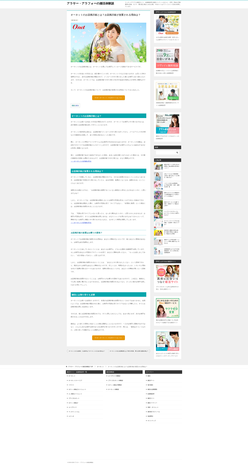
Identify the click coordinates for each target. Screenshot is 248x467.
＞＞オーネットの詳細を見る (81, 161)
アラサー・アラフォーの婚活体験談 (90, 3)
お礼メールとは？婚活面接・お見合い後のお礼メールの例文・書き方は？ (171, 175)
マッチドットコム (74, 411)
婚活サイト (151, 398)
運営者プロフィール (154, 411)
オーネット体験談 (113, 389)
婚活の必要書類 (152, 389)
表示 (77, 105)
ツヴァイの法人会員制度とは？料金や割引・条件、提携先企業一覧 (171, 185)
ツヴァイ (71, 385)
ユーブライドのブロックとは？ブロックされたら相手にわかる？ (171, 213)
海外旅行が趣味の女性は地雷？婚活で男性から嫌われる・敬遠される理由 (171, 232)
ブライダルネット (74, 398)
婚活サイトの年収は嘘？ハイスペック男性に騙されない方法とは (171, 241)
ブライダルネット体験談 (115, 380)
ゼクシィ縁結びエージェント (77, 389)
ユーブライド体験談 (114, 376)
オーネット (74, 20)
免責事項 (150, 416)
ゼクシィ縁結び (73, 403)
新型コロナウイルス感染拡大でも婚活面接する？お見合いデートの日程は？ (171, 194)
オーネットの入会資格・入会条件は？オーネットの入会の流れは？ (87, 351)
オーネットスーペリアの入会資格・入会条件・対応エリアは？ (171, 222)
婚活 (149, 376)
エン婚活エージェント (75, 394)
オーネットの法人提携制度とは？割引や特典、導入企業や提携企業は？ (129, 351)
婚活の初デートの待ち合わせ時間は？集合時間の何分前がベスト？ (171, 166)
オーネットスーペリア (75, 380)
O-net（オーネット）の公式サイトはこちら (108, 97)
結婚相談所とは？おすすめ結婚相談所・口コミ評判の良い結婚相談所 (171, 250)
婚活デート (151, 380)
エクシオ (71, 416)
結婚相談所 (151, 394)
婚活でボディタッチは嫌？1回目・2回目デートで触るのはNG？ (171, 203)
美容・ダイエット (153, 407)
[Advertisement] (163, 441)
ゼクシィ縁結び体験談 (115, 385)
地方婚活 (150, 385)
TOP (80, 366)
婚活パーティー (152, 403)
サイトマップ (152, 420)
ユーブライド (73, 407)
